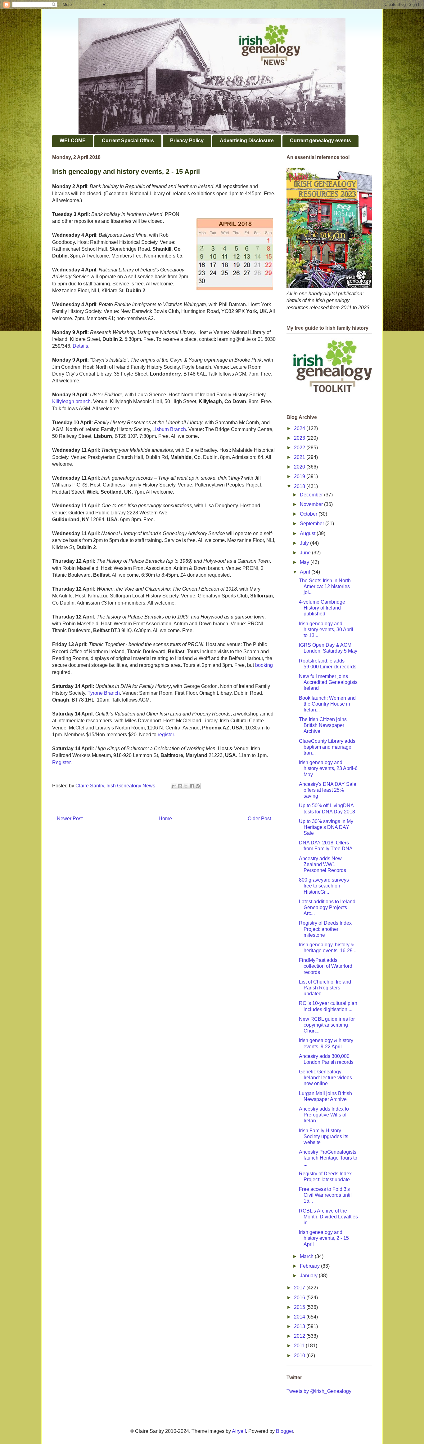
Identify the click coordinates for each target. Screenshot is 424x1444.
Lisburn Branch (169, 429)
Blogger (284, 1431)
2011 (300, 1345)
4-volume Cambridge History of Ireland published (322, 607)
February (310, 1266)
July (305, 543)
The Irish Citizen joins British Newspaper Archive (323, 725)
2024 (300, 428)
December (312, 494)
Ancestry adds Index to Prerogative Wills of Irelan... (324, 1114)
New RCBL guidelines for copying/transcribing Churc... (327, 1024)
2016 (300, 1297)
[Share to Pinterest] (198, 786)
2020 (300, 466)
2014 (300, 1316)
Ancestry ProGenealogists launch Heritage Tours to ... (328, 1157)
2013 (300, 1326)
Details (80, 346)
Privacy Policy (187, 140)
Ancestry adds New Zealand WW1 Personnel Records (322, 864)
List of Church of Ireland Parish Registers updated (325, 987)
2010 (300, 1355)
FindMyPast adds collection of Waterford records (325, 966)
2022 (300, 447)
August (308, 533)
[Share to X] (186, 786)
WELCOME (73, 140)
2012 (300, 1336)
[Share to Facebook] (192, 786)
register (166, 734)
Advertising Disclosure (247, 140)
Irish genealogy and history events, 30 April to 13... (326, 629)
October (309, 514)
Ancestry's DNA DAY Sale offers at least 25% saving (327, 790)
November (312, 504)
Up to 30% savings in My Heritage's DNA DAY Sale (326, 827)
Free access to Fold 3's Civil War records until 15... (325, 1195)
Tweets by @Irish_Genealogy (318, 1391)
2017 (300, 1287)
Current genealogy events (320, 140)
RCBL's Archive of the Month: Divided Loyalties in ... (328, 1216)
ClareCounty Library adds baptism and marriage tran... (327, 746)
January (309, 1275)
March (307, 1256)
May (305, 562)
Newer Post (70, 818)
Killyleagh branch (71, 401)
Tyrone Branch (104, 693)
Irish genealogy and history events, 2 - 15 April (324, 1238)
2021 (300, 457)
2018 (300, 486)
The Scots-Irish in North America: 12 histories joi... (325, 586)
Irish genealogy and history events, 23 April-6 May (328, 768)
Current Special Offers (128, 140)
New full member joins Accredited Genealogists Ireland (328, 682)
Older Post (259, 818)
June (306, 552)
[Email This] (174, 786)
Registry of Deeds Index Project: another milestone (325, 928)
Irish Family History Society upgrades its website (323, 1136)
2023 (300, 438)
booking (264, 665)
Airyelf (239, 1431)
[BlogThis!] (180, 786)
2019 (300, 476)
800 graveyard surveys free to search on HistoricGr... (324, 885)
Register (61, 762)
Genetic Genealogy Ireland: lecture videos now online (325, 1077)
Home (165, 818)
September (312, 523)
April (305, 572)
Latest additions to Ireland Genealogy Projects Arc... (327, 907)
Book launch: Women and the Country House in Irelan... (327, 703)
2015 (300, 1307)
